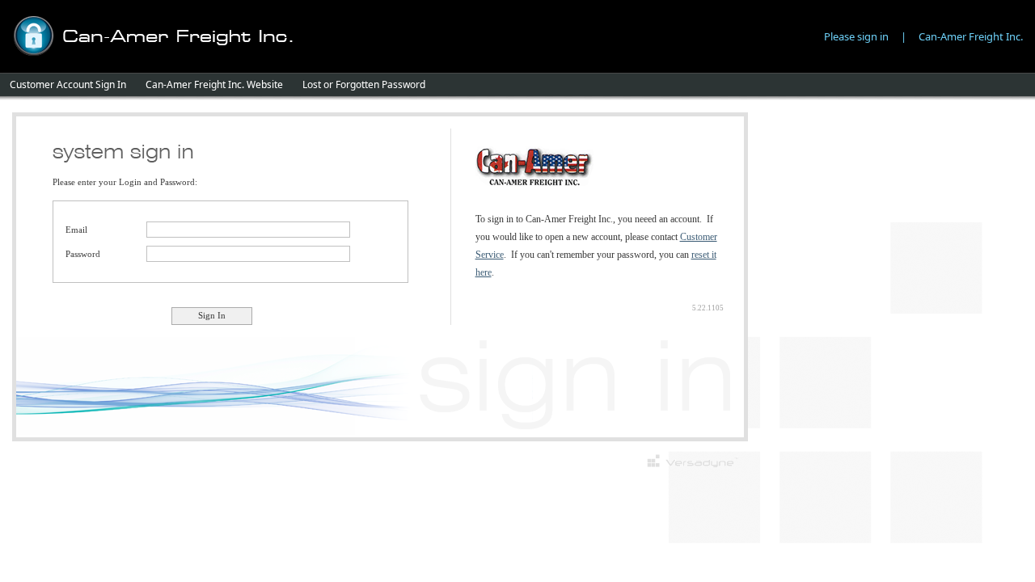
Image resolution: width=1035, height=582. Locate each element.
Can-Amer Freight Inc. (971, 36)
